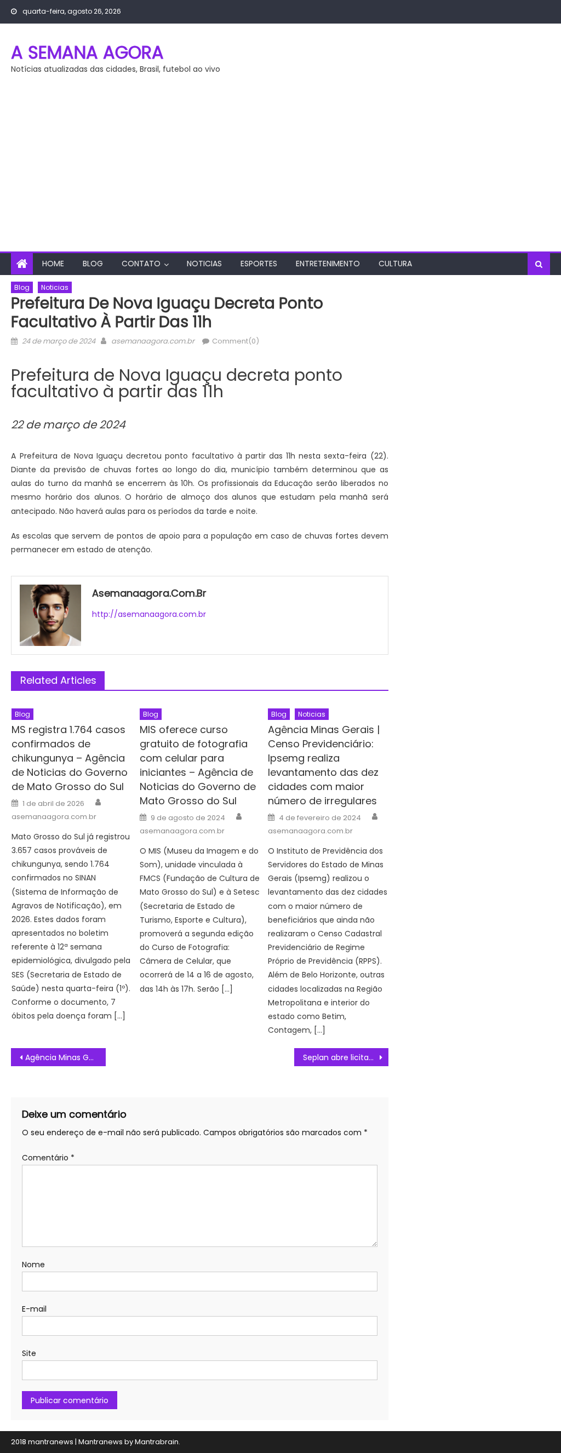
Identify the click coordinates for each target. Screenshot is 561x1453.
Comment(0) (235, 341)
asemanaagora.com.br (152, 341)
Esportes (259, 263)
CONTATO (141, 263)
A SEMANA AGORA (87, 52)
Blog (93, 263)
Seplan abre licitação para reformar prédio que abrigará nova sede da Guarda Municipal (345, 1057)
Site (29, 1353)
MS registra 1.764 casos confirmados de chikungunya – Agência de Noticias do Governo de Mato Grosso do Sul (70, 758)
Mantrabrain (157, 1442)
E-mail (34, 1308)
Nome (33, 1264)
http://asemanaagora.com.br (149, 614)
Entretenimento (328, 263)
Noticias (204, 263)
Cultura (395, 263)
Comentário (48, 1157)
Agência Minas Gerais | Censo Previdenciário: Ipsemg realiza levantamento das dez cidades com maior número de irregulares (324, 765)
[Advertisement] (280, 169)
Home (53, 263)
